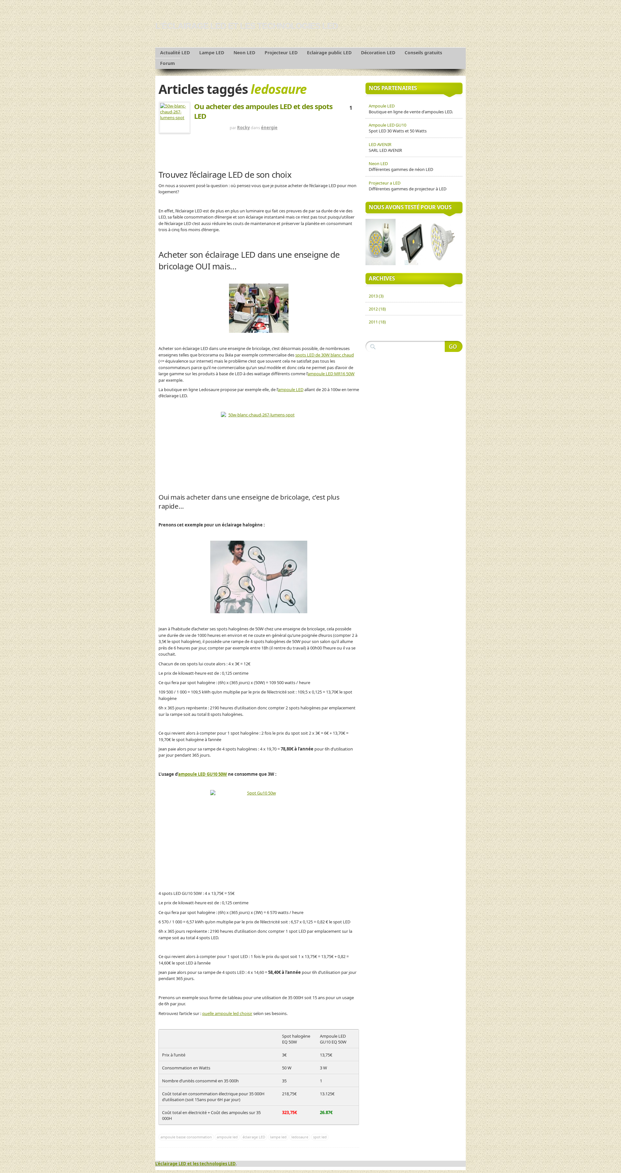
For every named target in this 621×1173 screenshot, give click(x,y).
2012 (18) (377, 309)
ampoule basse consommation (186, 1136)
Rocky (243, 127)
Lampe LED (211, 53)
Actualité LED (175, 53)
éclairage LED (254, 1136)
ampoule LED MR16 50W (331, 374)
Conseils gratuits (423, 53)
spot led (320, 1136)
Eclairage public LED (329, 53)
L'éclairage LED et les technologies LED (246, 26)
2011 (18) (377, 322)
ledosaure (299, 1136)
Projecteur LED (281, 53)
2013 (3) (376, 296)
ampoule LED (290, 389)
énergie (269, 127)
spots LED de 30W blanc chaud (324, 355)
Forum (167, 63)
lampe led (278, 1136)
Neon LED (244, 53)
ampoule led (227, 1136)
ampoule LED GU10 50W (202, 774)
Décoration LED (378, 53)
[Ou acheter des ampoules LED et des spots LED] (174, 117)
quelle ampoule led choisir (227, 1013)
